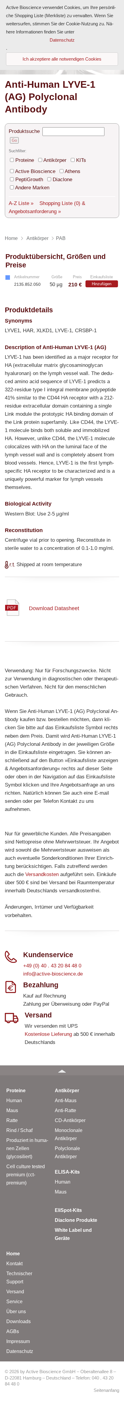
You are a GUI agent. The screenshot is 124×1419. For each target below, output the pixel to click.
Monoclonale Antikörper (68, 1134)
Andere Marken (32, 188)
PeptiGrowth (29, 179)
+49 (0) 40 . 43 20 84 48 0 (52, 966)
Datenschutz (19, 1351)
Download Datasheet (54, 608)
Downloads (18, 1321)
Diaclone (62, 179)
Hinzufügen (101, 284)
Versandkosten (42, 874)
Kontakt (14, 1263)
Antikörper (55, 160)
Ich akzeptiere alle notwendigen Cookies (62, 59)
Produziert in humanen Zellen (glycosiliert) (27, 1148)
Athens (72, 171)
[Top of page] (62, 1070)
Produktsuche (24, 131)
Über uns (16, 1311)
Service (14, 1301)
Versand (15, 1291)
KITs (81, 160)
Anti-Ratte (65, 1110)
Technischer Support (19, 1277)
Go (14, 140)
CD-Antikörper (70, 1120)
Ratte (12, 1120)
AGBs (12, 1331)
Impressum (18, 1341)
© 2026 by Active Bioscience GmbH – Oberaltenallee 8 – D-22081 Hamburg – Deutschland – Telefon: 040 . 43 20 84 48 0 (60, 1377)
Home (13, 1253)
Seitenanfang (106, 1390)
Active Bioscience (35, 171)
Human (14, 1100)
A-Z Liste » (21, 203)
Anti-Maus (65, 1100)
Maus (12, 1110)
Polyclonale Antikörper (67, 1152)
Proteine (24, 160)
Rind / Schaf (19, 1130)
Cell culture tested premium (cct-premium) (25, 1174)
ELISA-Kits (67, 1172)
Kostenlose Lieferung (48, 1034)
